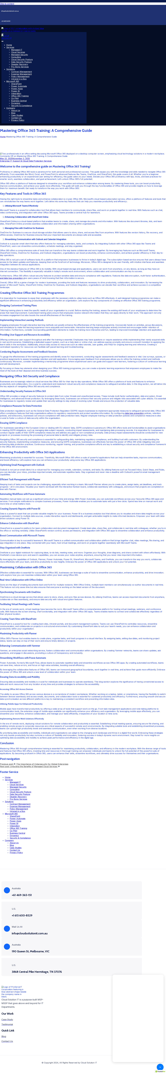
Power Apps (17, 88)
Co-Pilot (15, 98)
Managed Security (19, 54)
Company (10, 108)
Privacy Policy (17, 120)
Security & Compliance (21, 105)
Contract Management (21, 71)
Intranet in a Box (19, 79)
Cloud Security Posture (22, 59)
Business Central (19, 101)
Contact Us (16, 118)
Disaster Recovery (19, 64)
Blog (13, 113)
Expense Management (21, 74)
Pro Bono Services (20, 67)
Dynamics (15, 103)
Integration (16, 93)
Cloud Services (18, 52)
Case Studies (17, 115)
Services (10, 47)
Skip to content (7, 3)
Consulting (16, 57)
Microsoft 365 (12, 81)
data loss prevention (134, 413)
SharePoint (16, 84)
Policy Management (20, 76)
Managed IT (16, 50)
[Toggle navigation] (2, 41)
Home (9, 45)
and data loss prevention (11, 278)
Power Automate (19, 86)
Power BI (15, 91)
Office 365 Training (20, 96)
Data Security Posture (21, 62)
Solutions (10, 69)
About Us (15, 110)
